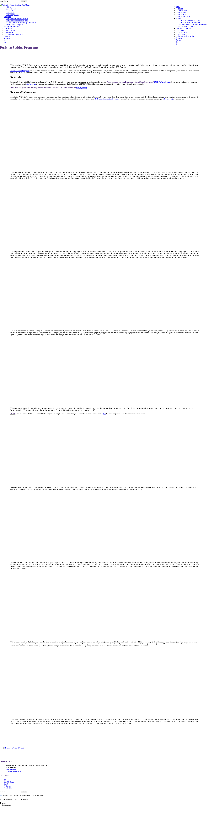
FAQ (6, 784)
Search (23, 1)
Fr (177, 44)
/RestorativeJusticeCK (13, 771)
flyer (104, 414)
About (27, 5)
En (177, 42)
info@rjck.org (31, 84)
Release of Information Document (107, 99)
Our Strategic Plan (12, 15)
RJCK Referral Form (162, 82)
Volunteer (7, 36)
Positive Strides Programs (14, 24)
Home (6, 780)
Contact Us (8, 788)
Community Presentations (15, 34)
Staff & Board (9, 782)
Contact (7, 38)
